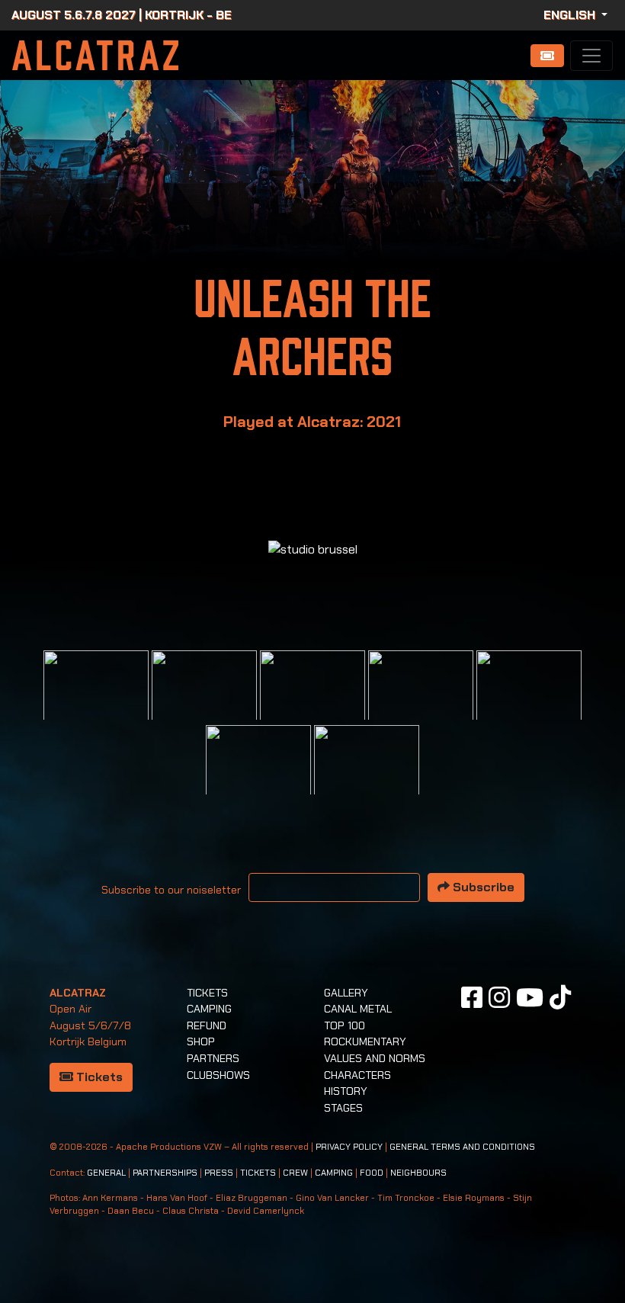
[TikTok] (560, 997)
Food (371, 1173)
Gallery (346, 993)
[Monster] (366, 777)
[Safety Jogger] (96, 702)
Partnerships (165, 1173)
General (106, 1173)
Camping (209, 1009)
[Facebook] (471, 997)
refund (206, 1025)
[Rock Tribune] (204, 702)
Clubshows (218, 1075)
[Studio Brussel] (420, 702)
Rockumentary (365, 1041)
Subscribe (482, 887)
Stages (343, 1108)
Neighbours (418, 1173)
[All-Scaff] (312, 702)
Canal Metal (358, 1009)
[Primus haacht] (529, 702)
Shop (201, 1041)
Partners (213, 1058)
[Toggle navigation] (591, 55)
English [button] (570, 15)
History (345, 1091)
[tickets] (547, 55)
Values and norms (374, 1058)
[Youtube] (529, 997)
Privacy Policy (349, 1147)
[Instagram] (499, 997)
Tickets (98, 1077)
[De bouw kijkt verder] (258, 777)
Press (218, 1173)
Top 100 (344, 1025)
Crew (295, 1173)
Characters (357, 1075)
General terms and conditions (462, 1147)
